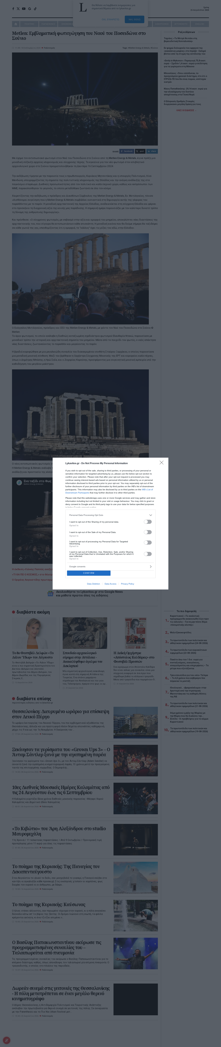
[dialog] (110, 524)
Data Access (110, 584)
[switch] (148, 522)
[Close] (162, 463)
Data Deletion (93, 584)
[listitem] (110, 515)
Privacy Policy (127, 584)
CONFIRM (88, 573)
